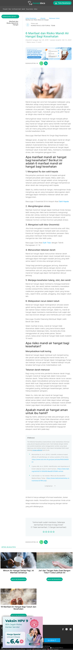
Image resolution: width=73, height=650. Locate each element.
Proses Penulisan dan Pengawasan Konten (13, 649)
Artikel (35, 9)
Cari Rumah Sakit (16, 9)
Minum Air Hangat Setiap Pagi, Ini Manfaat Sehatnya (18, 571)
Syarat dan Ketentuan (43, 647)
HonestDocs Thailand (40, 649)
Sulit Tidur (47, 243)
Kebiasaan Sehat (54, 18)
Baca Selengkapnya (18, 579)
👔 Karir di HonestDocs (56, 647)
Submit (52, 640)
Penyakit (5, 9)
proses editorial (37, 450)
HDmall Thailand (53, 649)
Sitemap (29, 649)
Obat (9, 9)
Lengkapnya (48, 486)
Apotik (23, 9)
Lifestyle (43, 18)
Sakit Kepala (64, 201)
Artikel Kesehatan (31, 18)
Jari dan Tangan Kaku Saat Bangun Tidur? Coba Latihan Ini (54, 571)
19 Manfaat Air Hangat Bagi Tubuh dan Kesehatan (18, 608)
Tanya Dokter (29, 9)
